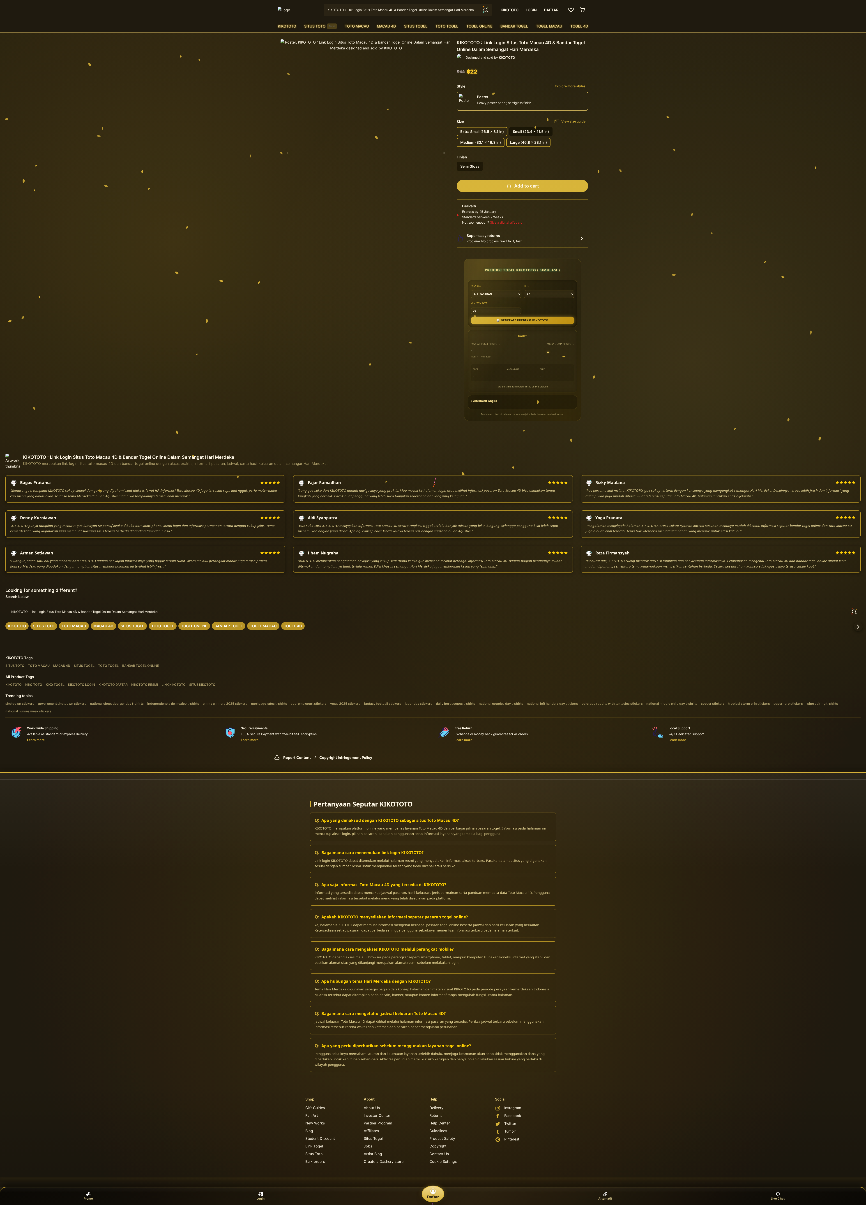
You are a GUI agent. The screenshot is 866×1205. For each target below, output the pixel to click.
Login (261, 1198)
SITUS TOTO (319, 26)
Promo (88, 1198)
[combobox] (408, 10)
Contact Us (439, 1154)
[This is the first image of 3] (287, 153)
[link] (17, 626)
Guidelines (438, 1131)
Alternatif (605, 1198)
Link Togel (314, 1146)
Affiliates (371, 1131)
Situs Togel (373, 1138)
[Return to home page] (298, 10)
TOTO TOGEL (446, 26)
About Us (372, 1107)
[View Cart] (582, 10)
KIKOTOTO (287, 26)
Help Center (439, 1123)
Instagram (512, 1107)
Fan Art (311, 1115)
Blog (309, 1131)
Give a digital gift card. (506, 222)
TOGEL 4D (579, 26)
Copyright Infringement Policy (345, 757)
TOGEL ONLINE (479, 26)
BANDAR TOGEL (514, 26)
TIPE (526, 285)
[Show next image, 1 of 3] (444, 153)
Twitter (510, 1123)
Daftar (433, 1197)
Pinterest (511, 1139)
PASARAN (476, 285)
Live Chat (778, 1198)
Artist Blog (373, 1154)
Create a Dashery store (383, 1161)
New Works (315, 1123)
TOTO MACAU (357, 26)
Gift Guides (315, 1107)
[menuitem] (287, 26)
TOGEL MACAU (549, 26)
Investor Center (377, 1115)
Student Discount (320, 1138)
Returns (435, 1115)
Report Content (297, 757)
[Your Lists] (571, 10)
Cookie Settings (443, 1161)
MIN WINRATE (479, 303)
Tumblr (510, 1131)
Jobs (368, 1146)
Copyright (438, 1146)
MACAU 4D (386, 26)
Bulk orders (315, 1161)
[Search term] (485, 9)
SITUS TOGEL (415, 26)
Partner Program (378, 1123)
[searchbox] (433, 611)
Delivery (436, 1107)
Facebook (512, 1115)
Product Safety (442, 1138)
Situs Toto (314, 1154)
